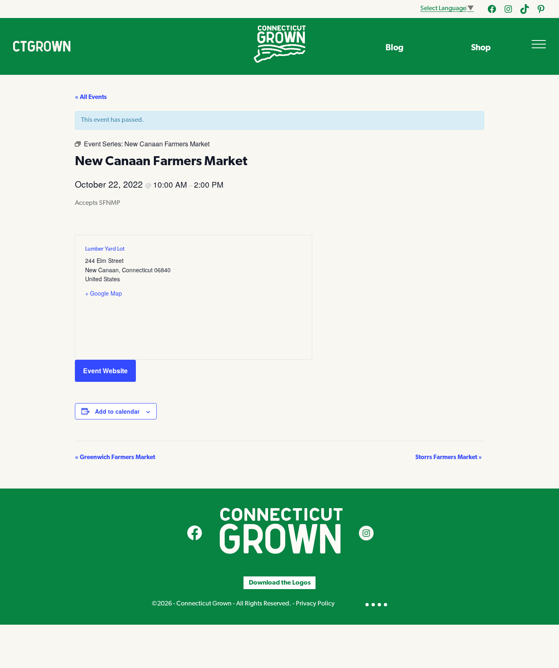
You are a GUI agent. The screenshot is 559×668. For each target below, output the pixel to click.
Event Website (105, 370)
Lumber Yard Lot (104, 249)
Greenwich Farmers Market (115, 458)
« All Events (91, 97)
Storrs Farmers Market (448, 458)
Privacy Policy (315, 604)
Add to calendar (117, 411)
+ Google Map (103, 293)
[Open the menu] (539, 44)
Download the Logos (280, 582)
